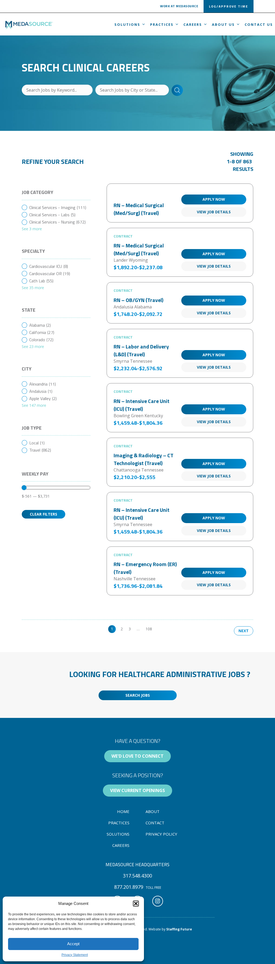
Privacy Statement (74, 955)
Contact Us (259, 24)
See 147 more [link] (34, 405)
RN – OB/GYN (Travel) (138, 300)
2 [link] (122, 628)
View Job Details (214, 211)
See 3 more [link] (32, 228)
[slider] (24, 487)
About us (223, 24)
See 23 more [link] (33, 346)
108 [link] (149, 628)
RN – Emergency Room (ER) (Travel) (145, 568)
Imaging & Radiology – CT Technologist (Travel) (143, 459)
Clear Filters (43, 514)
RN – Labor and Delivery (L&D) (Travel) (141, 350)
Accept (73, 943)
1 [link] (112, 628)
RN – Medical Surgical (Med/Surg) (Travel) (139, 209)
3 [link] (130, 628)
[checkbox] (56, 207)
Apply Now (213, 199)
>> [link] (160, 628)
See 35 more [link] (33, 287)
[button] (136, 903)
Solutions (127, 24)
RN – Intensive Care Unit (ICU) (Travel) (141, 405)
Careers (192, 24)
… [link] (138, 628)
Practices (161, 24)
